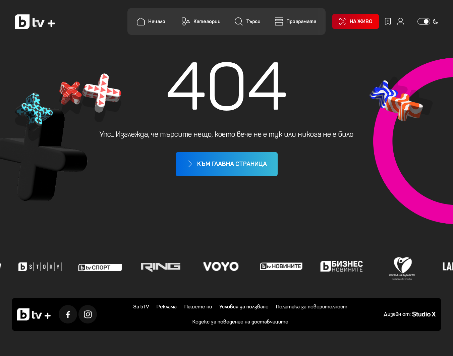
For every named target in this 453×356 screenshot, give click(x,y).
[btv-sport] (98, 266)
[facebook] (68, 314)
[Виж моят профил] (400, 21)
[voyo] (219, 266)
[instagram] (87, 314)
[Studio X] (424, 313)
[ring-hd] (158, 266)
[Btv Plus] (35, 21)
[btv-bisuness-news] (340, 266)
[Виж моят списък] (387, 21)
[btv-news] (279, 266)
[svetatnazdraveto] (400, 266)
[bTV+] (34, 314)
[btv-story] (38, 266)
